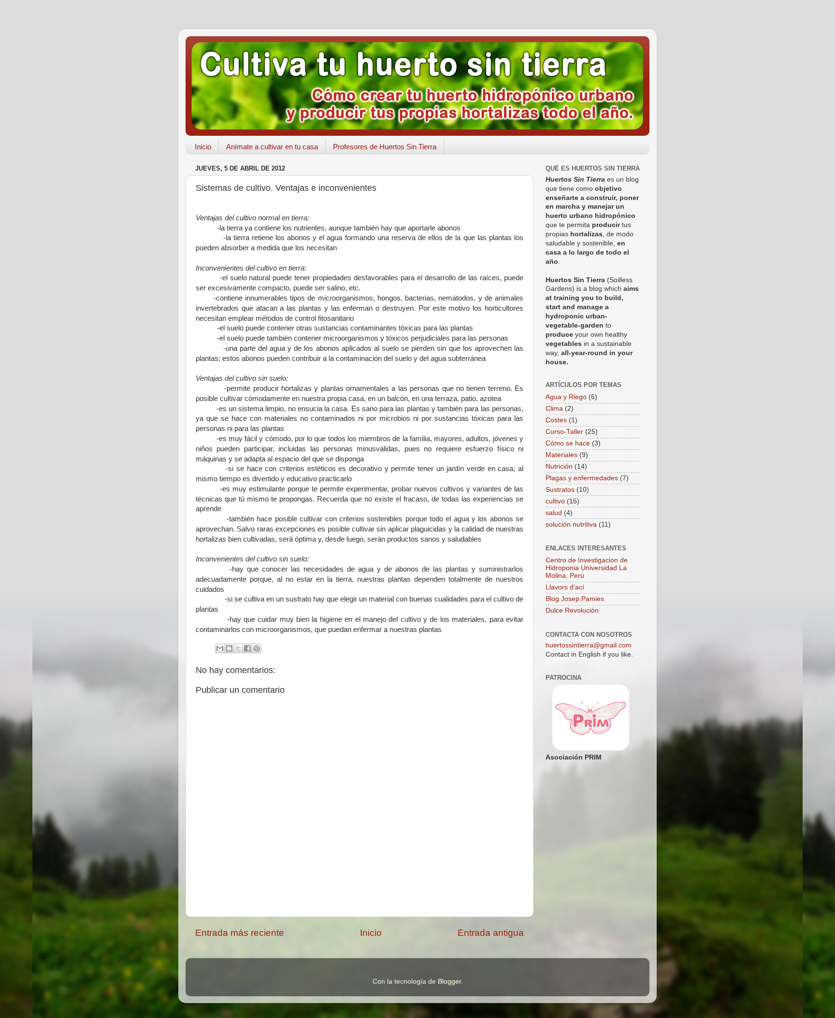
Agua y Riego (566, 397)
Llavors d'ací (565, 587)
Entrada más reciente (239, 933)
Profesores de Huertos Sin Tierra (384, 147)
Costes (556, 420)
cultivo (555, 501)
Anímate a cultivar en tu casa (272, 147)
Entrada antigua (491, 933)
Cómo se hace (568, 443)
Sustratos (560, 489)
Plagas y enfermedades (582, 478)
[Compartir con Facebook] (247, 648)
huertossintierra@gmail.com (589, 645)
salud (554, 512)
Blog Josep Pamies (575, 598)
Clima (554, 408)
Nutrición (559, 466)
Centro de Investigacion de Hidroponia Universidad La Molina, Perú (587, 568)
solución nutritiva (571, 524)
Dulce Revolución (572, 610)
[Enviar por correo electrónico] (220, 648)
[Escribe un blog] (229, 648)
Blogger (449, 981)
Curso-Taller (564, 431)
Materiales (561, 455)
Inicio (203, 147)
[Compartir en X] (238, 648)
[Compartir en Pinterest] (256, 648)
